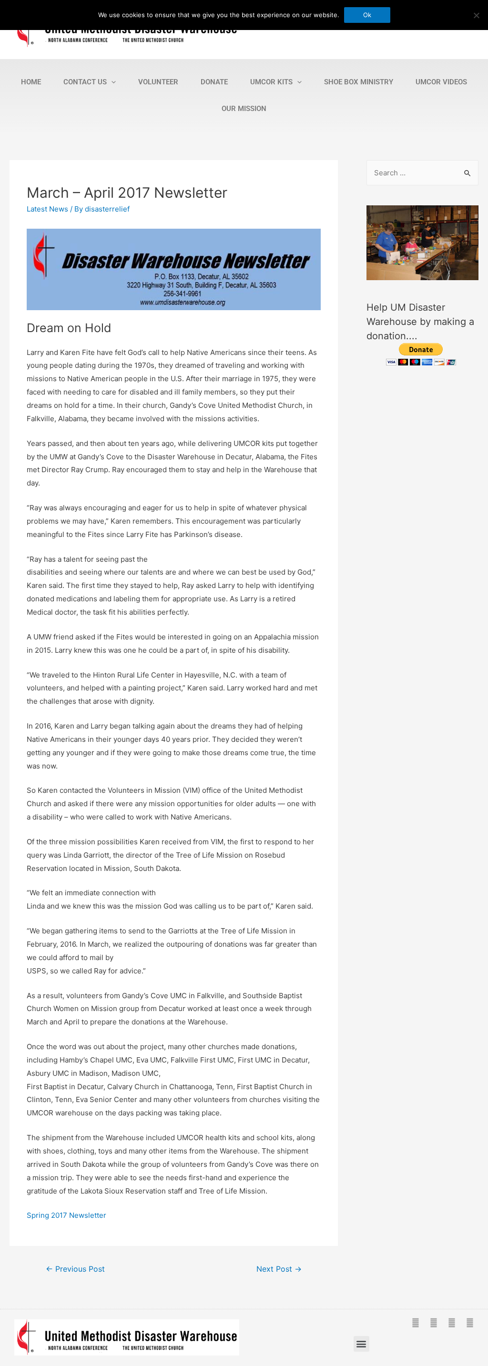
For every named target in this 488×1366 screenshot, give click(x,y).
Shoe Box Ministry (358, 82)
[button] (361, 1344)
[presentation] (111, 82)
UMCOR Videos (441, 82)
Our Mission (244, 108)
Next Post (279, 1269)
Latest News (47, 208)
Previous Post (75, 1269)
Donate (214, 82)
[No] (476, 15)
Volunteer (158, 82)
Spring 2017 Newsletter (66, 1215)
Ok (367, 15)
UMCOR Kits (271, 82)
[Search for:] (422, 172)
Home (31, 82)
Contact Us (85, 82)
